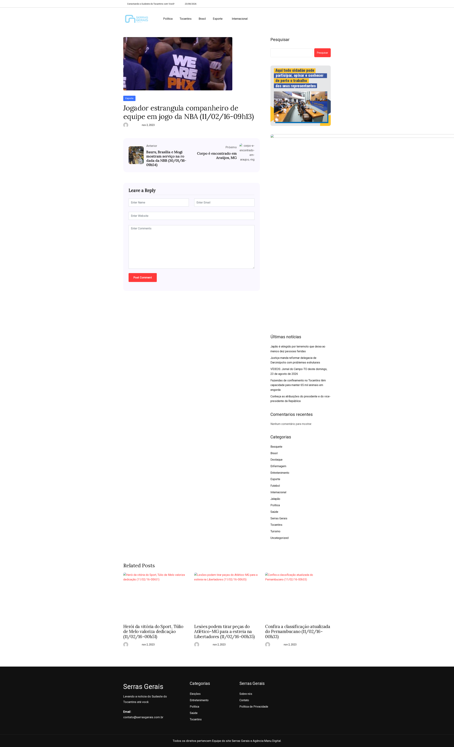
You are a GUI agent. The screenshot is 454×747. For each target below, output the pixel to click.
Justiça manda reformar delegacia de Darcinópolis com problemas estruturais (295, 360)
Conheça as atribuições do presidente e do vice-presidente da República (300, 399)
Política (168, 18)
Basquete (276, 446)
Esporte (218, 18)
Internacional (240, 18)
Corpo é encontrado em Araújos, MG (217, 155)
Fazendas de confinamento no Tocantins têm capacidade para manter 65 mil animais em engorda (298, 385)
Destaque (276, 459)
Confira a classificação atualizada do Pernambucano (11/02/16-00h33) (297, 631)
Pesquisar (280, 39)
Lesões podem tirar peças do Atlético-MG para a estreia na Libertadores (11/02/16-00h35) (224, 631)
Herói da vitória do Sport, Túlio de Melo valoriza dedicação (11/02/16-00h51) (153, 631)
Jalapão (275, 499)
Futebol (275, 485)
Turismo (275, 531)
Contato (244, 700)
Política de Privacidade (253, 706)
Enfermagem (278, 466)
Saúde (274, 512)
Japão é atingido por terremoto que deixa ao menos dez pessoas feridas (297, 349)
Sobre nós (245, 694)
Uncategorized (279, 538)
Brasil (202, 18)
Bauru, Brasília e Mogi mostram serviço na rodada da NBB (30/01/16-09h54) (166, 158)
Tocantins (186, 18)
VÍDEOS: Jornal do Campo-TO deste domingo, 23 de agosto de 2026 (298, 371)
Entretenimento (279, 472)
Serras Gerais (278, 518)
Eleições (195, 694)
